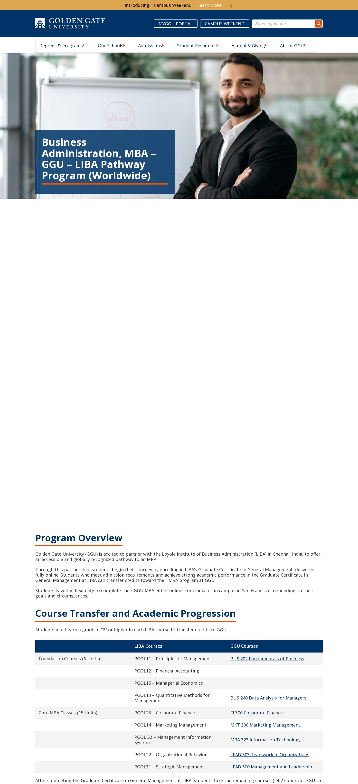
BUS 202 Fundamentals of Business (267, 659)
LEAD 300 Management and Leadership (271, 767)
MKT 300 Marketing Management (265, 725)
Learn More (209, 5)
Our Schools (110, 45)
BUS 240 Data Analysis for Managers (268, 698)
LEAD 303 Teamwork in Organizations (269, 754)
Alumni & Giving (248, 45)
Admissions (150, 45)
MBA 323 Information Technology (265, 740)
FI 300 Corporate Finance (256, 713)
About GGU (292, 45)
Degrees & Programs (61, 45)
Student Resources (197, 45)
